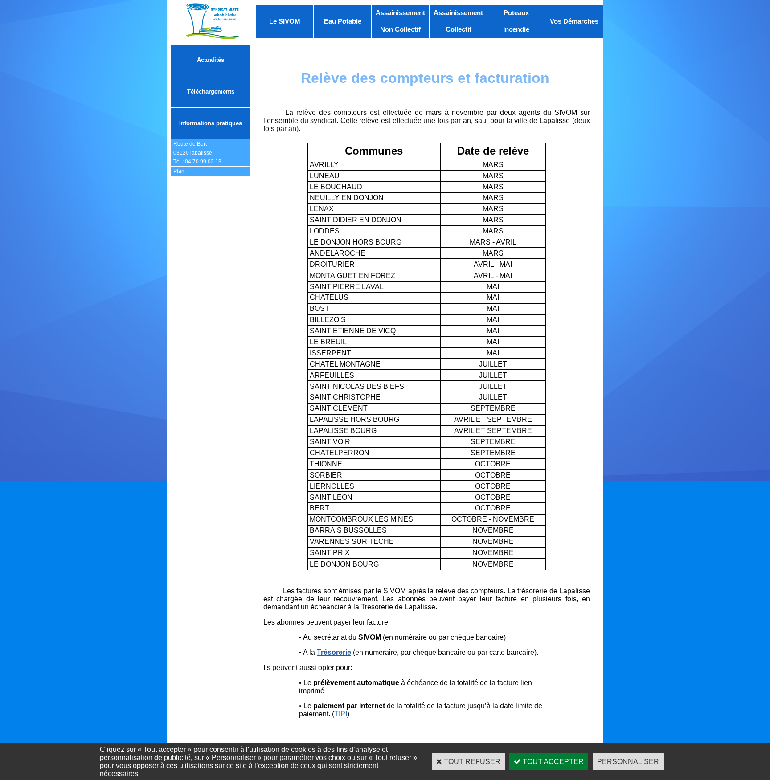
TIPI (340, 714)
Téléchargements (210, 91)
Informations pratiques (210, 123)
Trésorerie (334, 652)
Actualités (210, 60)
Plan (178, 171)
